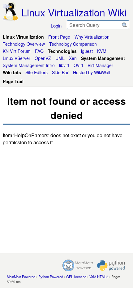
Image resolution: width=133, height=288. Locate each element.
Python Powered (50, 276)
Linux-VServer (16, 58)
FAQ (39, 51)
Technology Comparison (73, 44)
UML (60, 58)
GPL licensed (76, 276)
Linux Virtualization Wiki (74, 12)
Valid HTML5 (98, 276)
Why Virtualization (92, 37)
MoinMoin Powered (21, 276)
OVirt (78, 65)
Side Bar (60, 72)
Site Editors (36, 72)
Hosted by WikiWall (91, 72)
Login (56, 25)
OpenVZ (43, 58)
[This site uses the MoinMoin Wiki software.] (77, 265)
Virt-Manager (100, 65)
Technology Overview (24, 44)
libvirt (64, 65)
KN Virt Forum (17, 51)
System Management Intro (29, 65)
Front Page (59, 37)
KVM (101, 51)
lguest (87, 51)
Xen (73, 58)
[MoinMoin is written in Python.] (111, 265)
